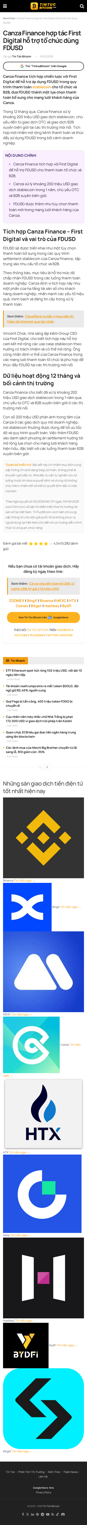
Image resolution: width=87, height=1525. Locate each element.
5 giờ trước (12, 741)
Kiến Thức (54, 1472)
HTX (72, 600)
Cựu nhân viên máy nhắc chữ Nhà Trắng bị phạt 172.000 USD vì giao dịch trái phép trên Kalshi (39, 719)
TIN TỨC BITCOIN (38, 630)
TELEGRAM (36, 635)
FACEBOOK (64, 630)
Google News (40, 1487)
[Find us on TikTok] (57, 1514)
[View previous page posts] (40, 767)
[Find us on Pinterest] (37, 1514)
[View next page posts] (47, 767)
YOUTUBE (20, 635)
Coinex (22, 605)
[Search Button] (82, 6)
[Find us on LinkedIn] (32, 1514)
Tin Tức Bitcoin (21, 56)
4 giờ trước (12, 725)
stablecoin (41, 86)
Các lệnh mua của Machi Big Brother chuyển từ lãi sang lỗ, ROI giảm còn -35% (41, 750)
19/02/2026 (46, 56)
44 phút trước (13, 679)
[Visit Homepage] (43, 6)
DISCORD (66, 635)
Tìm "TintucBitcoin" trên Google (46, 66)
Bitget (36, 605)
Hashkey (51, 605)
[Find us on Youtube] (47, 1514)
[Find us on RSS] (52, 1514)
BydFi (66, 605)
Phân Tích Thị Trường (31, 1472)
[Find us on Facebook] (23, 1514)
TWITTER (52, 635)
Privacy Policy (43, 1492)
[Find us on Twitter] (27, 1514)
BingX (32, 600)
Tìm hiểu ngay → (24, 880)
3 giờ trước (12, 710)
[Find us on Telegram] (42, 1514)
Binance (47, 600)
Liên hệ (43, 1476)
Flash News (71, 1472)
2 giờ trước (12, 695)
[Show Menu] (5, 6)
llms (51, 1487)
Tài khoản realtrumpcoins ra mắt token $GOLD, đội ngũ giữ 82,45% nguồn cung (42, 688)
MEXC (61, 600)
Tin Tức (10, 1472)
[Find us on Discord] (63, 1514)
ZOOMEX (16, 600)
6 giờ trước (12, 756)
